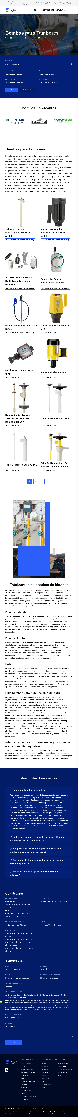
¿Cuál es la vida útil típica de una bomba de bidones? (34, 873)
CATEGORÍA (9, 71)
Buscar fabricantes (27, 1069)
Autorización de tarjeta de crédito (20, 939)
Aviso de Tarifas (26, 1063)
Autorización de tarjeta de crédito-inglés (20, 934)
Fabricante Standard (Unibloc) (20, 240)
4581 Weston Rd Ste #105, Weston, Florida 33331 (17, 913)
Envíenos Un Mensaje (25, 3)
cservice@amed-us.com (51, 925)
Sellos (43, 1087)
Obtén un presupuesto (54, 10)
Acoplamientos (46, 1084)
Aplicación (44, 79)
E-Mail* (8, 975)
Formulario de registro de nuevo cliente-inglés (19, 943)
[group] (15, 121)
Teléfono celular (13, 984)
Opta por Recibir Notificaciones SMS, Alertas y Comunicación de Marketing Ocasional (37, 996)
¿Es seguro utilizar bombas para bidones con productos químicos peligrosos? (35, 850)
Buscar (23, 1066)
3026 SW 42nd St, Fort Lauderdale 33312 (21, 905)
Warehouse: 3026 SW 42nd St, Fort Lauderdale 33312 (41, 3)
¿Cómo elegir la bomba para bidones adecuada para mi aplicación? (36, 862)
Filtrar (11, 90)
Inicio (22, 1078)
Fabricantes (24, 1075)
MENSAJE (9, 1023)
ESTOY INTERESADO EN (14, 1014)
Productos (20, 38)
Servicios (24, 1087)
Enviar (14, 1043)
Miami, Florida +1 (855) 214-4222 (12, 3)
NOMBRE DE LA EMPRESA (50, 975)
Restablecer (27, 90)
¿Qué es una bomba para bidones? (29, 790)
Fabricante (10, 79)
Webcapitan (46, 1109)
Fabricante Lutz (49, 333)
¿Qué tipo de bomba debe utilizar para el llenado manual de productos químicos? (37, 839)
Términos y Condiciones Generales (13, 1113)
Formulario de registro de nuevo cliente (19, 949)
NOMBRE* (9, 966)
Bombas (44, 1075)
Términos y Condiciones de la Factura (36, 1113)
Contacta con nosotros (28, 1072)
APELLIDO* (44, 966)
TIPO (41, 71)
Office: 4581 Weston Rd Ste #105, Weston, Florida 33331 (63, 3)
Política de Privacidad (28, 1081)
